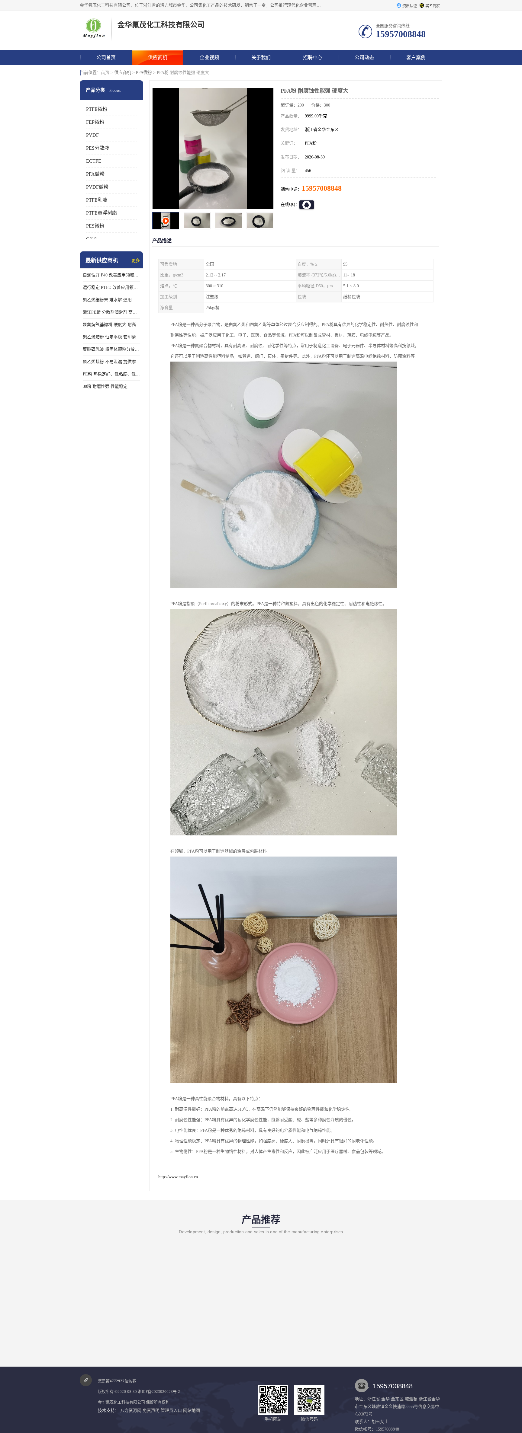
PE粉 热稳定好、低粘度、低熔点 (111, 374)
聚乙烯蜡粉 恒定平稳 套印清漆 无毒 (111, 337)
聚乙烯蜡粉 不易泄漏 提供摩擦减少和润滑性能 (111, 361)
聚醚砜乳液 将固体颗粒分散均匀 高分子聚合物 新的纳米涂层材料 (111, 349)
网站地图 (191, 1410)
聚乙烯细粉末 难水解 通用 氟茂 (111, 300)
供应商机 (157, 57)
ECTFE (93, 161)
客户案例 (416, 57)
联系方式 (106, 72)
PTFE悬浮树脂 (101, 212)
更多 (135, 260)
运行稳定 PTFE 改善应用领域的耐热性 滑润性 (111, 287)
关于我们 (261, 57)
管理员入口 (171, 1410)
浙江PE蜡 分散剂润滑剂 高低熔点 (111, 312)
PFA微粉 (144, 72)
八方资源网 (130, 1410)
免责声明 (151, 1410)
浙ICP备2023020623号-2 (159, 1391)
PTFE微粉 (96, 109)
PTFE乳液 (96, 200)
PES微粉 (95, 225)
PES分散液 (97, 148)
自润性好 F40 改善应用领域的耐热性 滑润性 (111, 275)
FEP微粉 (95, 122)
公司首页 (106, 57)
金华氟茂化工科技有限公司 (121, 1402)
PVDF (92, 135)
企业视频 (209, 57)
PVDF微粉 (97, 187)
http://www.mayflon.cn (178, 1177)
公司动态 (364, 57)
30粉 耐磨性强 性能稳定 (105, 386)
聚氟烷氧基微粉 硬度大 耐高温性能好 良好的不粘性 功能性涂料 (111, 324)
